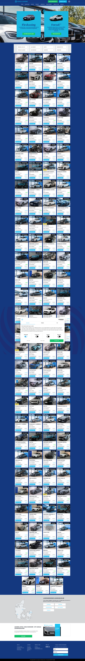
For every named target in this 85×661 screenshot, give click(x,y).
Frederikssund (49, 607)
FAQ (27, 650)
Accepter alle (56, 340)
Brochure (23, 636)
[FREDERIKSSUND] (35, 57)
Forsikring (36, 646)
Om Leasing (28, 646)
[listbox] (23, 47)
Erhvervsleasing (29, 648)
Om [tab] (57, 322)
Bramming (49, 604)
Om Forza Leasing (19, 646)
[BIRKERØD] (21, 57)
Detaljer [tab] (42, 322)
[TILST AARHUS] (49, 57)
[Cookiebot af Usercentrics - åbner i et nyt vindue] (59, 319)
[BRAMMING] (63, 130)
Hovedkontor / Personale (20, 647)
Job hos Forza (19, 648)
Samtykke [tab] (27, 322)
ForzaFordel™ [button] (49, 4)
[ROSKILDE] (63, 94)
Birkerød (60, 604)
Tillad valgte (42, 340)
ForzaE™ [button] (37, 4)
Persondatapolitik (37, 647)
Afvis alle (28, 340)
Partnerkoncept (19, 649)
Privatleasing (29, 647)
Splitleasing (28, 649)
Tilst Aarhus (60, 607)
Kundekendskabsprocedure (39, 648)
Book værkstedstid (53, 1)
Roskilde (48, 610)
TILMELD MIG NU (60, 654)
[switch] (37, 336)
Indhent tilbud (63, 1)
